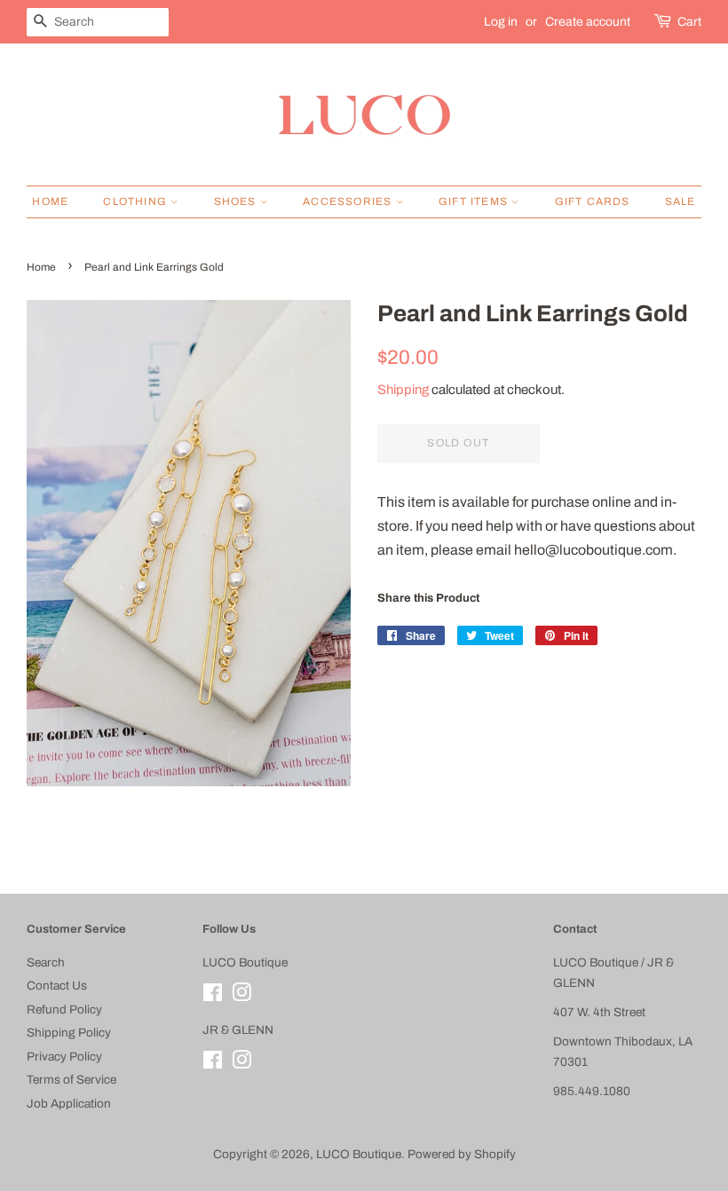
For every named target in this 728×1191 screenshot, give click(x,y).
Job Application (69, 1103)
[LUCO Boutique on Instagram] (241, 996)
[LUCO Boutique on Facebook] (212, 996)
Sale (680, 201)
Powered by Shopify (462, 1154)
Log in (501, 21)
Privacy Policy (64, 1056)
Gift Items (475, 201)
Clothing (136, 201)
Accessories (349, 201)
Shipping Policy (69, 1032)
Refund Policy (64, 1009)
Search (46, 962)
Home (50, 201)
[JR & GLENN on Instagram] (241, 1063)
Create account (587, 21)
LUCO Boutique (358, 1154)
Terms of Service (71, 1079)
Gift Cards (592, 201)
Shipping (403, 390)
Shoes (237, 201)
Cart (689, 21)
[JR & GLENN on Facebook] (212, 1063)
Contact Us (57, 985)
